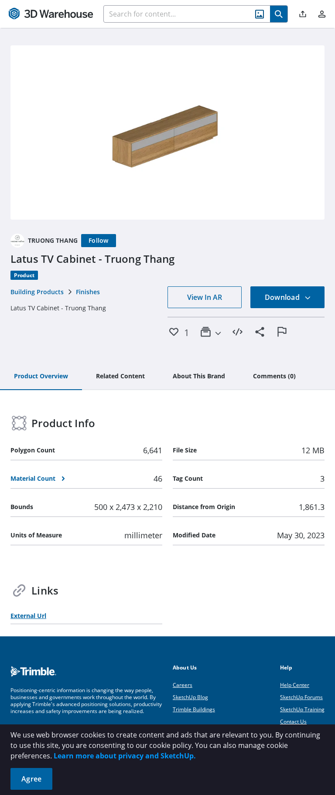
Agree (31, 779)
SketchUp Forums (301, 697)
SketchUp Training (302, 709)
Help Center (294, 685)
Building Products (37, 292)
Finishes (88, 292)
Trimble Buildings (194, 709)
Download (283, 297)
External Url (28, 616)
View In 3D (168, 132)
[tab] (41, 376)
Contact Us (293, 721)
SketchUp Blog (190, 697)
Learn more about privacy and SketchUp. (125, 756)
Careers (182, 685)
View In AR (204, 297)
